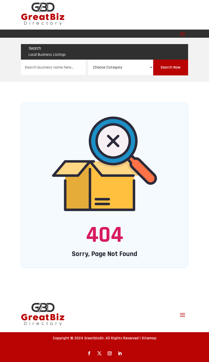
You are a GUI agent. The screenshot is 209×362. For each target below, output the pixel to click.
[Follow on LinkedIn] (120, 353)
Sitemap (149, 338)
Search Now (170, 67)
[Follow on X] (99, 353)
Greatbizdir (94, 338)
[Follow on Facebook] (89, 353)
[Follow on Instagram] (110, 353)
